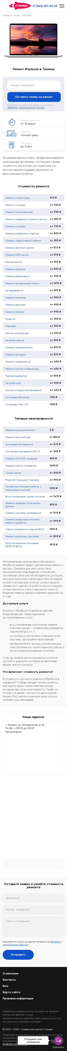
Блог (6, 986)
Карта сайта (11, 992)
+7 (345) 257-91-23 (44, 6)
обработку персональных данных (26, 107)
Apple (17, 15)
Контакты (9, 979)
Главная (7, 15)
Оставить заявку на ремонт (34, 96)
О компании (10, 973)
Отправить (18, 954)
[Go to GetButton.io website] (58, 1047)
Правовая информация (18, 998)
